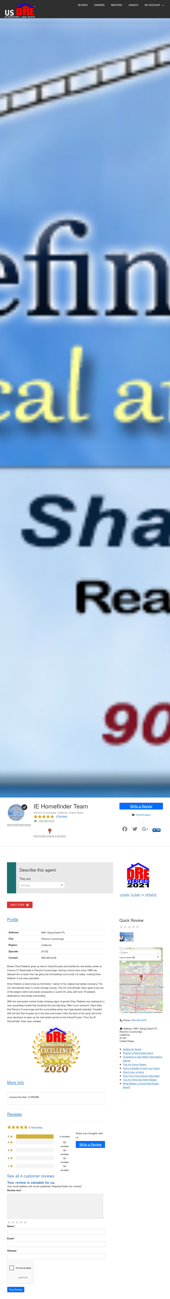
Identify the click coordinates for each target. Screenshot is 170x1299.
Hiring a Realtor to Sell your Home (141, 1068)
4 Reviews (61, 816)
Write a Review (141, 806)
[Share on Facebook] (125, 829)
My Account (153, 5)
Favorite (120, 827)
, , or (138, 895)
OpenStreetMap (145, 1012)
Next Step (18, 904)
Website (11, 1250)
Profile (12, 919)
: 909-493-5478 (45, 821)
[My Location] (133, 957)
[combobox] (42, 885)
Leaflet (125, 1012)
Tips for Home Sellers (134, 1064)
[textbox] (42, 885)
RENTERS (116, 5)
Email (11, 1238)
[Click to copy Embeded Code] (156, 829)
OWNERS (99, 5)
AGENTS (133, 5)
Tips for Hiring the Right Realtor (140, 1079)
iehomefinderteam (19, 824)
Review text (14, 1190)
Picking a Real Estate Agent (138, 1053)
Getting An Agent (132, 1049)
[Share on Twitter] (135, 829)
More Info (15, 1082)
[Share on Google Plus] (145, 829)
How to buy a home (133, 1072)
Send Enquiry (143, 814)
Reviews (14, 1114)
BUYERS (82, 5)
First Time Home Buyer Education (141, 1075)
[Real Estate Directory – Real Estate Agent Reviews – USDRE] (20, 10)
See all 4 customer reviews (30, 1176)
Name (11, 1226)
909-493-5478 (138, 1020)
